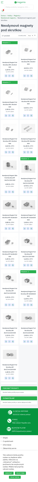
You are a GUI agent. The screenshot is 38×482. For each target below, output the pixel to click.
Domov (3, 16)
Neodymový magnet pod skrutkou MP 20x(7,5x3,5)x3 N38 (28, 254)
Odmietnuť (8, 473)
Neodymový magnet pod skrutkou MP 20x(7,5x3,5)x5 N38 (9, 291)
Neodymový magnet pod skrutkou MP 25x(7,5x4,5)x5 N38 (9, 367)
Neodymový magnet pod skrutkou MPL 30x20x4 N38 (28, 62)
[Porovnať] (12, 75)
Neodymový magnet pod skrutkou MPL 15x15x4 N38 (9, 65)
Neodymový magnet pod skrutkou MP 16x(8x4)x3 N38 (9, 254)
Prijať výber (20, 473)
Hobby (9, 16)
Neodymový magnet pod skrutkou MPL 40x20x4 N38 (28, 101)
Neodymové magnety (8, 18)
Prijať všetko (14, 477)
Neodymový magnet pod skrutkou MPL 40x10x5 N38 (9, 104)
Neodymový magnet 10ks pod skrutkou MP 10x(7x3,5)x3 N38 (9, 178)
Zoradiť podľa (22, 35)
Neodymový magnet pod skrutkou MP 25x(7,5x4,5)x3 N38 (9, 330)
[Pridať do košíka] (6, 75)
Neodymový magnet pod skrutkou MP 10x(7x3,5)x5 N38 (28, 181)
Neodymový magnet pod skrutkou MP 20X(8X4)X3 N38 (28, 294)
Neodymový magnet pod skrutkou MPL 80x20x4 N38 (28, 141)
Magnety (17, 16)
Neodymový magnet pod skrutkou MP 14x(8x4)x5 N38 (28, 217)
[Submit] (31, 7)
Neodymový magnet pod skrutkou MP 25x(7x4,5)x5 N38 (28, 330)
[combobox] (19, 7)
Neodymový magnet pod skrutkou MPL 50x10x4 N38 (9, 141)
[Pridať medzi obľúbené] (9, 75)
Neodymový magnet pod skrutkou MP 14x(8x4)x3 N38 (9, 217)
